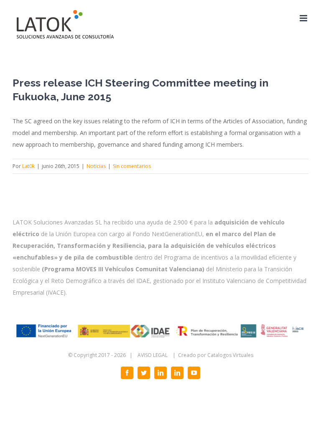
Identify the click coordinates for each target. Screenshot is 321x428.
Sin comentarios (132, 166)
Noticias (96, 166)
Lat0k (28, 166)
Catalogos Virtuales (230, 355)
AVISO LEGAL (153, 355)
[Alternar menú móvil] (304, 18)
